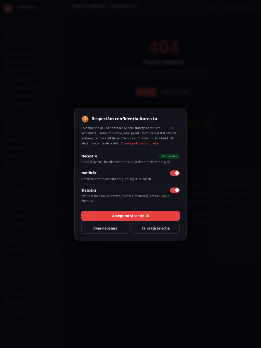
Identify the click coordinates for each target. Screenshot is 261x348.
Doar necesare (105, 228)
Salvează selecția (156, 228)
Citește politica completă (139, 143)
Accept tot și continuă (130, 215)
